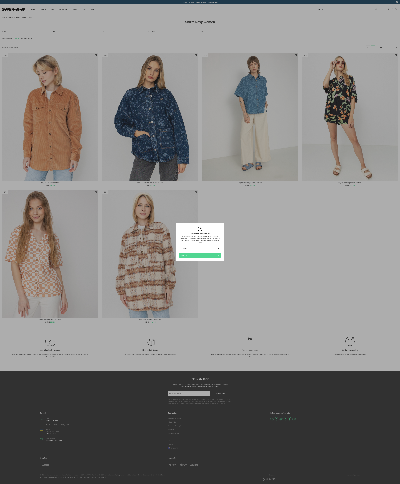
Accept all (184, 255)
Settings (184, 249)
